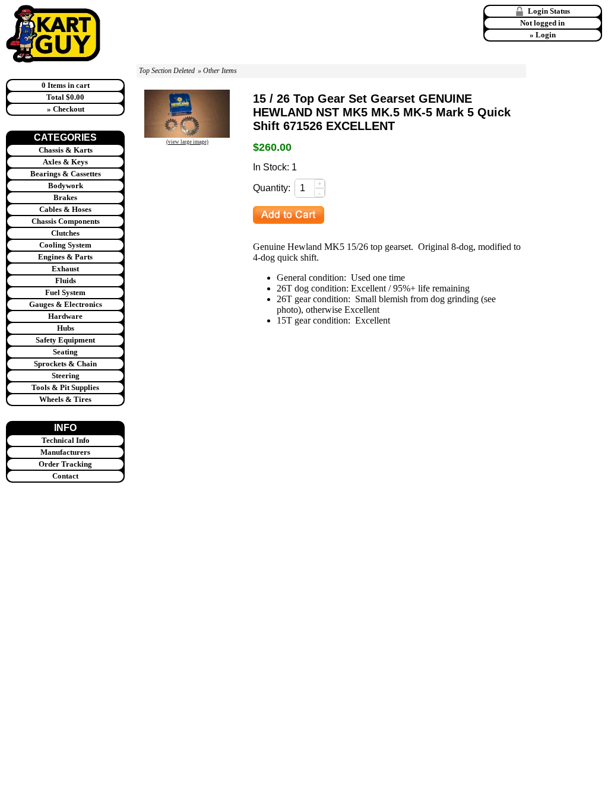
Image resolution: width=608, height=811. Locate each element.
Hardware (65, 316)
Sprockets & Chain (65, 363)
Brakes (65, 197)
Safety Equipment (65, 339)
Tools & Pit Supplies (65, 387)
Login (546, 34)
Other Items (220, 70)
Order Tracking (65, 464)
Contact (65, 475)
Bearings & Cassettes (65, 173)
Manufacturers (65, 452)
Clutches (65, 233)
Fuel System (65, 292)
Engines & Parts (65, 256)
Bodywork (65, 185)
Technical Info (66, 440)
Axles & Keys (65, 161)
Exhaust (65, 268)
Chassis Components (65, 221)
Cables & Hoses (65, 209)
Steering (66, 375)
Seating (65, 351)
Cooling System (65, 244)
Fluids (65, 280)
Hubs (65, 328)
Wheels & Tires (65, 399)
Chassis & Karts (66, 149)
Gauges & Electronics (65, 304)
